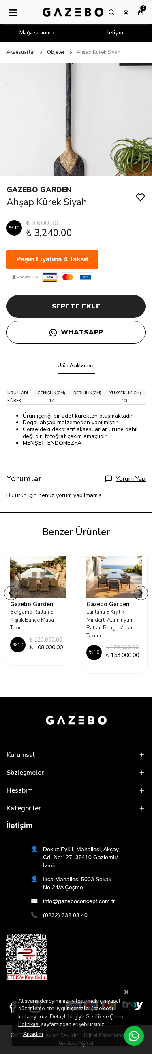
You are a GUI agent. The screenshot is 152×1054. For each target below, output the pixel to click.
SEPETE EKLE (76, 306)
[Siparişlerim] (126, 12)
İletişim (114, 32)
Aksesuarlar (20, 52)
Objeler (56, 52)
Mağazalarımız (37, 32)
